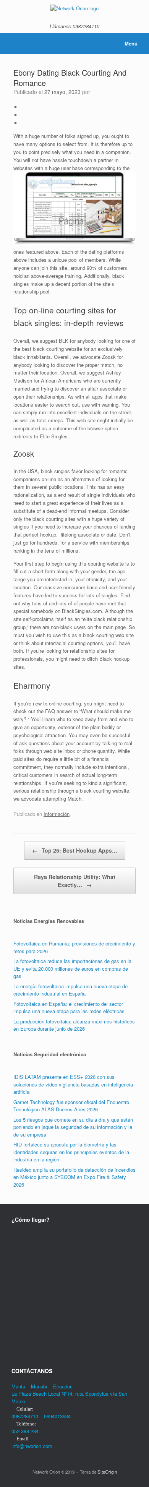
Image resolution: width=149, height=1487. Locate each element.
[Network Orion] (74, 8)
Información (57, 813)
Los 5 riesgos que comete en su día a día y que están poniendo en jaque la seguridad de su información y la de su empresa (73, 1127)
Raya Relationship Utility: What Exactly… (74, 881)
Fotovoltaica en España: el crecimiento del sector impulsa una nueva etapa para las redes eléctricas (69, 1007)
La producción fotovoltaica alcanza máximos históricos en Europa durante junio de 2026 (74, 1025)
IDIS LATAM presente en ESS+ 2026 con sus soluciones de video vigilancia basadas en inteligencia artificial (73, 1084)
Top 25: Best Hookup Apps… (74, 850)
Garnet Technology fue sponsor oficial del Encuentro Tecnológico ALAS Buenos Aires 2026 (71, 1105)
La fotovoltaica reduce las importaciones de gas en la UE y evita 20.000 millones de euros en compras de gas (72, 968)
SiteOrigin (107, 1472)
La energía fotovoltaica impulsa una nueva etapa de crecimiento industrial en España (70, 990)
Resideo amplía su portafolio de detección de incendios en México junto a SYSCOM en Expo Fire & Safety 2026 (74, 1177)
